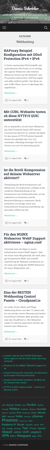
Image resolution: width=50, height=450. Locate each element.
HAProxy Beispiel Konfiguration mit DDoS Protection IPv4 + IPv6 (23, 54)
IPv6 (19, 413)
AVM (4, 405)
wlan (34, 436)
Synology (17, 429)
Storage (10, 429)
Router (20, 424)
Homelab (41, 409)
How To (5, 413)
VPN (5, 435)
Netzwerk (11, 417)
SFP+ (42, 425)
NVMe (19, 416)
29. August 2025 (14, 100)
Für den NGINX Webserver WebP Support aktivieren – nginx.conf (24, 238)
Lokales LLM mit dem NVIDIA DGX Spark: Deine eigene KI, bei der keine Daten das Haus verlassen (25, 359)
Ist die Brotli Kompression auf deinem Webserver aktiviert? (24, 174)
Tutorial (41, 428)
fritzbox (14, 408)
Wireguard (24, 436)
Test (25, 428)
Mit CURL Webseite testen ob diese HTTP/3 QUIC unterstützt (25, 116)
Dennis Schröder (25, 8)
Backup (10, 405)
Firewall (5, 409)
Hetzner (32, 409)
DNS (24, 405)
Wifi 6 (13, 436)
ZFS (40, 436)
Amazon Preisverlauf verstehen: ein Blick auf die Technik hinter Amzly (24, 381)
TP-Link (32, 428)
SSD (3, 429)
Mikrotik (41, 413)
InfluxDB (12, 413)
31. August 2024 (14, 158)
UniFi (26, 432)
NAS (4, 416)
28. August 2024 (14, 223)
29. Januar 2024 (14, 339)
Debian (18, 405)
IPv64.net (26, 413)
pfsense (37, 416)
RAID (31, 421)
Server (36, 425)
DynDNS (40, 405)
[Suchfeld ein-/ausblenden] (46, 27)
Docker (31, 404)
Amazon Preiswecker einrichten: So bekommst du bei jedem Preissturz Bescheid (25, 374)
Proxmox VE (23, 421)
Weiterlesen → (11, 93)
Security (29, 425)
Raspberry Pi (9, 424)
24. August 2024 (14, 281)
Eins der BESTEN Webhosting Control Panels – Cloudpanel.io (22, 296)
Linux (33, 412)
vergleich (36, 432)
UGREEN (17, 432)
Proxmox (10, 420)
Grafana (24, 409)
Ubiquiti (7, 432)
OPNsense (27, 417)
